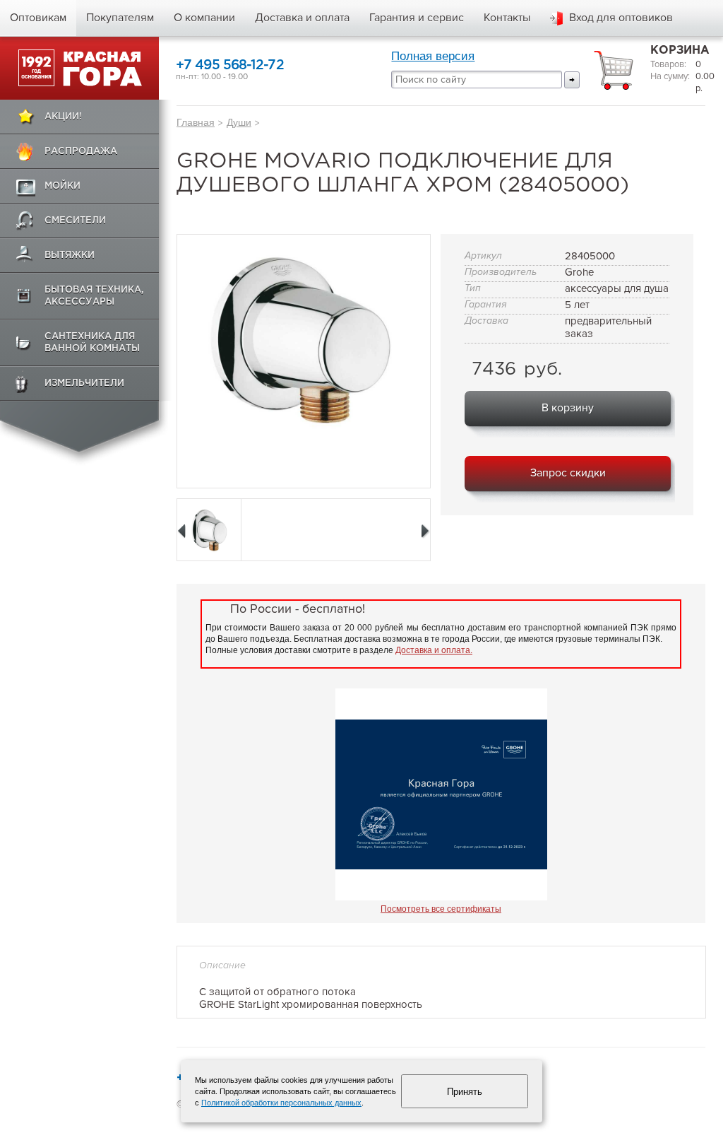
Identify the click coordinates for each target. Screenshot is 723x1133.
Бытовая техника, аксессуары (94, 296)
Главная (196, 122)
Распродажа (80, 151)
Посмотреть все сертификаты (441, 909)
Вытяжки (69, 255)
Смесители (75, 221)
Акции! (63, 117)
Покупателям (120, 18)
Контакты (507, 18)
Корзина (680, 50)
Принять (464, 1091)
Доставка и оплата (302, 18)
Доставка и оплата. (433, 650)
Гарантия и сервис (416, 18)
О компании (204, 18)
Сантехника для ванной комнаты (92, 343)
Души (239, 122)
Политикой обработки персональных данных (281, 1102)
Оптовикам (38, 18)
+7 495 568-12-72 (230, 65)
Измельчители (84, 383)
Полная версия (432, 56)
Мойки (62, 186)
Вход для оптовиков (621, 18)
